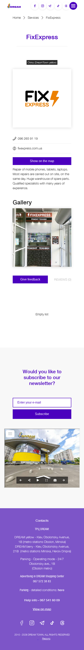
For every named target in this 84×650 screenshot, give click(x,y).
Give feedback (30, 279)
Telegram (42, 623)
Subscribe (42, 414)
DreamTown (14, 5)
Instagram (32, 623)
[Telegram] (50, 6)
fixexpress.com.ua (30, 148)
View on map (42, 609)
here (61, 590)
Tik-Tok (52, 623)
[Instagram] (42, 6)
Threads (62, 623)
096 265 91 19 (28, 138)
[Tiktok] (58, 6)
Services (33, 17)
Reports (46, 638)
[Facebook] (35, 6)
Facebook (21, 623)
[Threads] (66, 6)
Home (17, 17)
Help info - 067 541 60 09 (42, 600)
